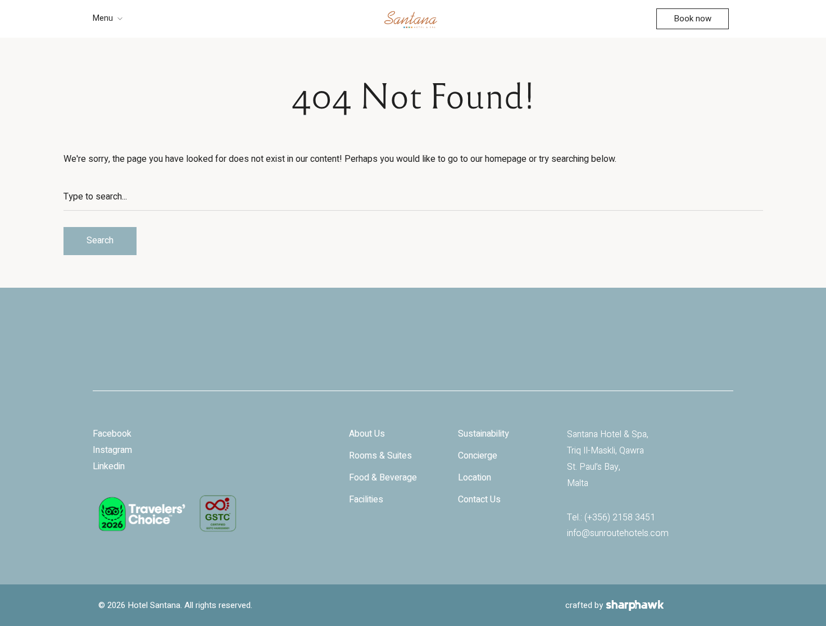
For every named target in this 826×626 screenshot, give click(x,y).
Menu (103, 18)
